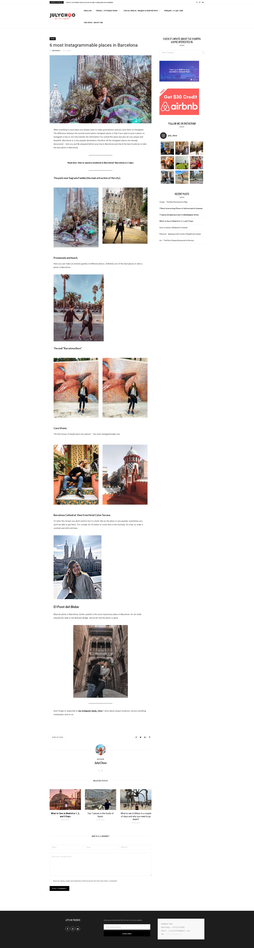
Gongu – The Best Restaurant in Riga (173, 202)
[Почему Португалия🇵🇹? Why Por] (167, 162)
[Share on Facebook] (36, 137)
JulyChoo (56, 50)
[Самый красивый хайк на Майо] (196, 177)
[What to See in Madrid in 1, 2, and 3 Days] (65, 799)
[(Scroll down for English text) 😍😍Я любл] (167, 148)
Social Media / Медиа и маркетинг (141, 11)
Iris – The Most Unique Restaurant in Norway (176, 240)
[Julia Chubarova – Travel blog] (62, 16)
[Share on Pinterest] (149, 737)
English (88, 11)
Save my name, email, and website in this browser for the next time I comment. (85, 881)
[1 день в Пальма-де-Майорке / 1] (182, 177)
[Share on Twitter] (140, 737)
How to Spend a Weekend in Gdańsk (173, 227)
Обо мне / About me (93, 23)
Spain (53, 39)
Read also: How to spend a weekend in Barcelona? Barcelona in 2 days (100, 163)
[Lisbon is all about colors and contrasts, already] (196, 162)
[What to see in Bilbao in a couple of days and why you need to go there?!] (135, 799)
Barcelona (57, 737)
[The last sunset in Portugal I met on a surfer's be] (196, 148)
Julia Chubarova (173, 934)
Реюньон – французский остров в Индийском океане (180, 234)
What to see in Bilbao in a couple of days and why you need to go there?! (136, 816)
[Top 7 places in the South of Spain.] (100, 799)
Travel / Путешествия (106, 11)
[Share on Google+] (145, 737)
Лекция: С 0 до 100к (173, 11)
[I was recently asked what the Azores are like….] (182, 162)
